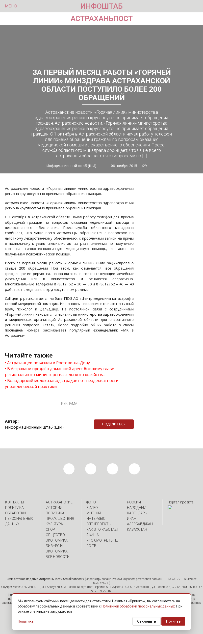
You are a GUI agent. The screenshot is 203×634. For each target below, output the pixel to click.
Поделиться (114, 424)
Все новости (58, 557)
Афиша (92, 535)
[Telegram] (136, 424)
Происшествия (60, 519)
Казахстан (137, 529)
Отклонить (146, 621)
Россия (134, 502)
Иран (131, 519)
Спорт (51, 529)
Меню (11, 6)
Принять (173, 621)
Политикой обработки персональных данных (138, 606)
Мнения (93, 513)
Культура (54, 524)
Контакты (14, 502)
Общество (55, 535)
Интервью (95, 519)
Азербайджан (140, 524)
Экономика (57, 540)
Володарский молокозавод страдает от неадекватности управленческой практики (61, 383)
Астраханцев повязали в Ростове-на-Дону (48, 362)
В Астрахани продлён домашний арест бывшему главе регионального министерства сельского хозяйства (59, 371)
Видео (92, 508)
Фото (91, 502)
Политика (55, 513)
